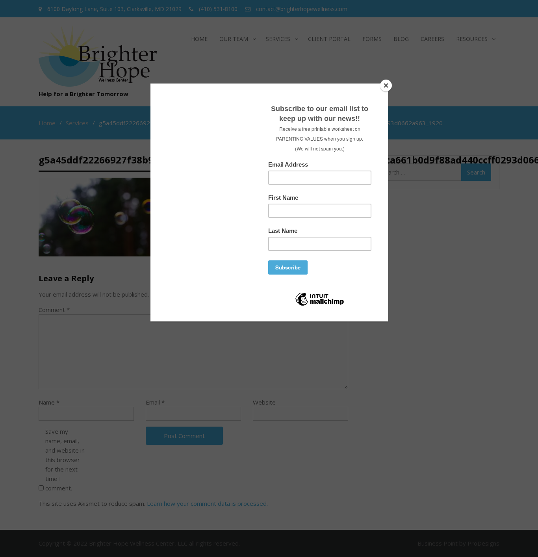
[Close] (386, 85)
